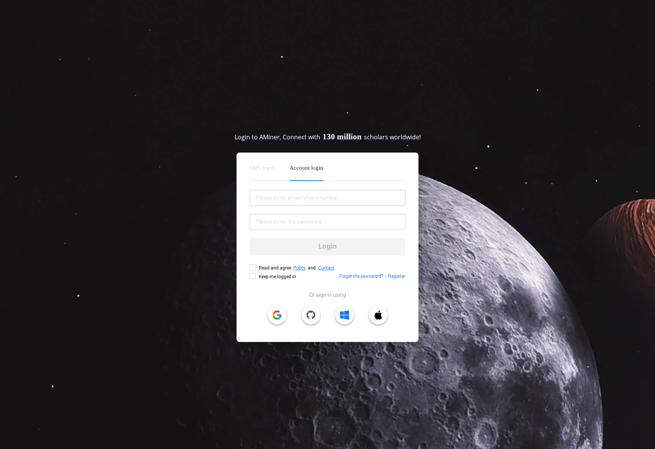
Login (327, 246)
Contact (326, 268)
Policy (299, 268)
